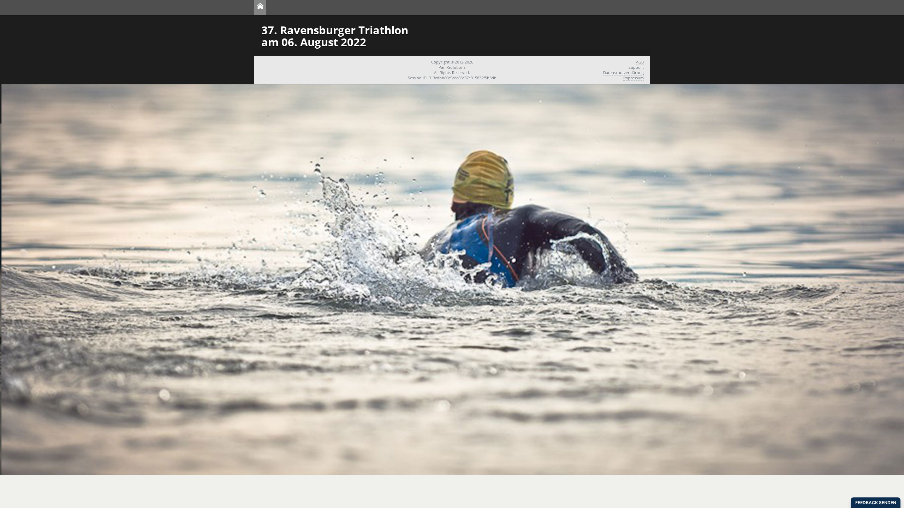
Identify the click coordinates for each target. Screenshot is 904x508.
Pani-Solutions (452, 67)
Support (636, 67)
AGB (640, 62)
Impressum (633, 77)
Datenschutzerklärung (623, 72)
